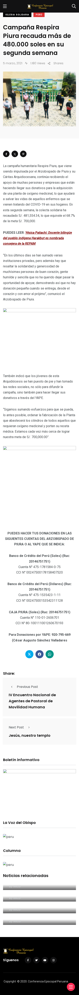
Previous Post (27, 686)
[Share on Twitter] (15, 154)
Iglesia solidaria (17, 14)
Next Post (16, 727)
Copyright (10, 981)
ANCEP (17, 886)
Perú (39, 14)
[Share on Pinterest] (23, 154)
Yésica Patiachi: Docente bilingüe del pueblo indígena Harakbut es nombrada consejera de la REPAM (37, 238)
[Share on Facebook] (6, 154)
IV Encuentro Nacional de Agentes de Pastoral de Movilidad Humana (32, 701)
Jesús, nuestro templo (29, 735)
